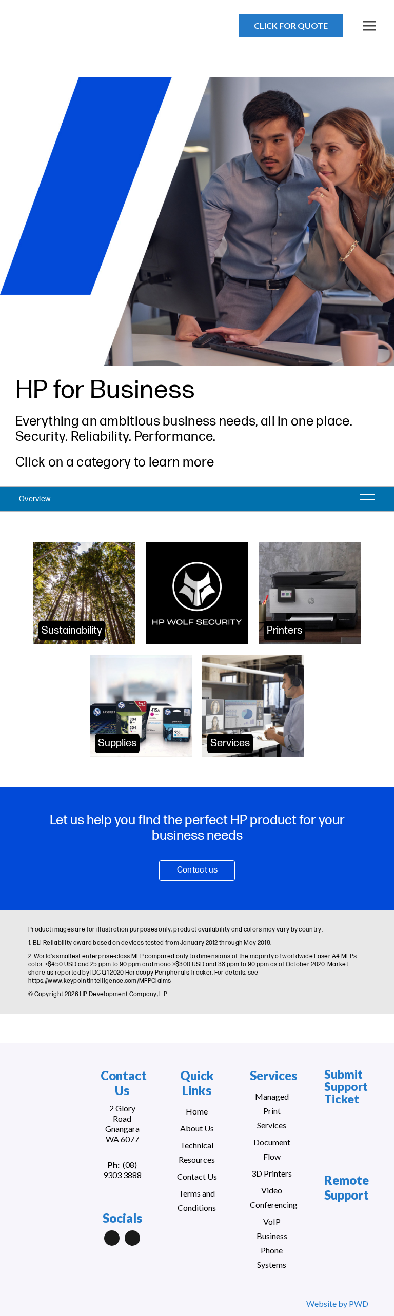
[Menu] (369, 25)
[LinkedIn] (112, 1238)
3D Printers (271, 1173)
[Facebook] (132, 1238)
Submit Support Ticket (346, 1086)
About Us (197, 1128)
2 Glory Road (122, 1113)
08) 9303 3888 (122, 1170)
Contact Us (197, 1176)
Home (197, 1111)
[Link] (62, 31)
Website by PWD (337, 1303)
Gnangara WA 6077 (122, 1134)
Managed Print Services (272, 1110)
